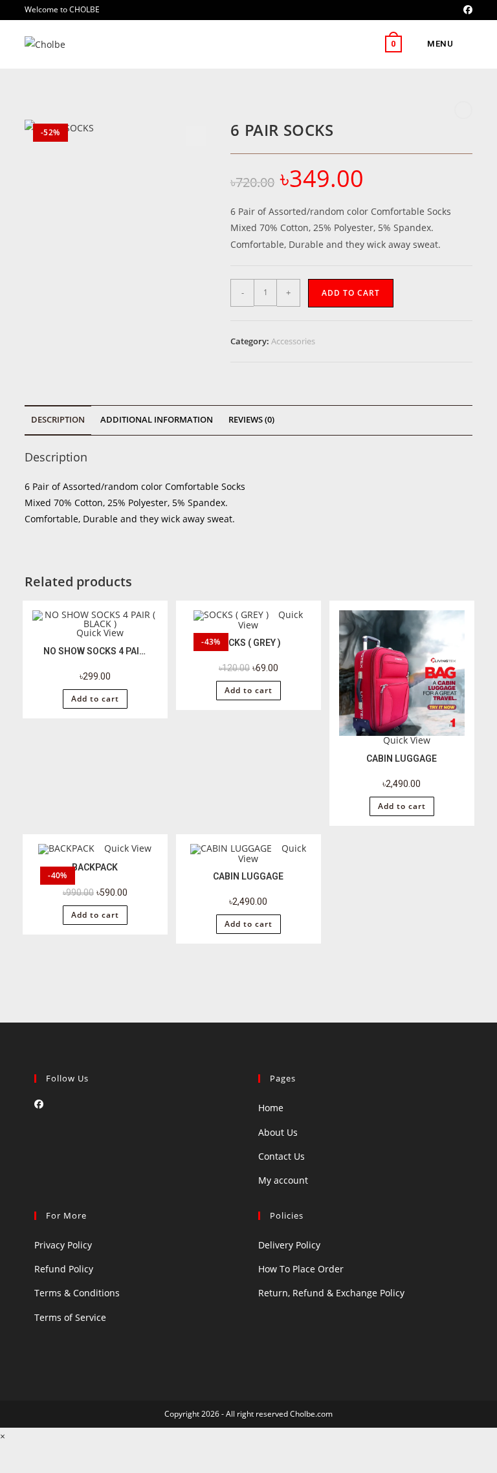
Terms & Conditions (77, 1293)
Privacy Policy (63, 1245)
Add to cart (351, 292)
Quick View (99, 632)
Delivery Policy (289, 1245)
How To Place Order (301, 1269)
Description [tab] (58, 419)
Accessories (293, 341)
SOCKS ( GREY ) (248, 642)
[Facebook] (38, 1104)
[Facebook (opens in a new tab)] (465, 9)
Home (270, 1108)
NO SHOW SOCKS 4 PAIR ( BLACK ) (95, 651)
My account (283, 1180)
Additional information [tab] (156, 419)
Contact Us (281, 1156)
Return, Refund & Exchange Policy (331, 1293)
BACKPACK (95, 867)
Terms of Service (70, 1317)
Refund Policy (63, 1269)
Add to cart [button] (95, 698)
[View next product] (463, 110)
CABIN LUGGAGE (401, 758)
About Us (278, 1132)
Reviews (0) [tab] (251, 419)
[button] (196, 136)
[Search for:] (464, 44)
